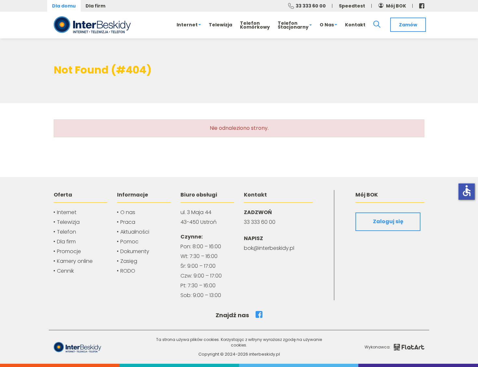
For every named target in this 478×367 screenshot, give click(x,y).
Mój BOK (396, 6)
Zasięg (128, 261)
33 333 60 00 (311, 6)
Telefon (66, 232)
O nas (327, 24)
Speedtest (352, 6)
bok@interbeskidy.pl (269, 248)
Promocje (69, 251)
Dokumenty (134, 251)
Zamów (408, 24)
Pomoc (129, 241)
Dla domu (64, 6)
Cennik (65, 271)
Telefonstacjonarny (293, 25)
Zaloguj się (388, 221)
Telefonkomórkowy (255, 25)
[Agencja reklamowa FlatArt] (409, 347)
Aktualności (134, 232)
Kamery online (75, 261)
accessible (466, 190)
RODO (127, 271)
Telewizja (220, 24)
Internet (187, 24)
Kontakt (355, 24)
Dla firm (95, 6)
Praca (127, 222)
